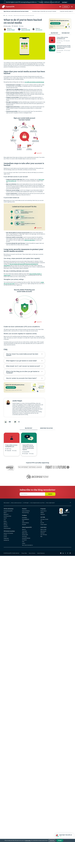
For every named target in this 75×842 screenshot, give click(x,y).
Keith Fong (60, 40)
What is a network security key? (16, 502)
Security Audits (25, 534)
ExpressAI (24, 524)
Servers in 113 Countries (8, 533)
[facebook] (68, 553)
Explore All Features (26, 510)
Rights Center (24, 532)
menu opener (72, 6)
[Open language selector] (60, 6)
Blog (6, 15)
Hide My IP (42, 532)
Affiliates (42, 512)
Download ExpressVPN (8, 510)
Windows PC (6, 514)
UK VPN (5, 536)
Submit (50, 494)
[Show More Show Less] (70, 502)
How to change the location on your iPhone (37, 502)
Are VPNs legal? (26, 502)
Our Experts (24, 539)
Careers (23, 543)
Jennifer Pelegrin (11, 29)
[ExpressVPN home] (8, 6)
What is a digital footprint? (50, 502)
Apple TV (5, 523)
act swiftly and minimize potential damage (34, 82)
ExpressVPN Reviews (26, 538)
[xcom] (65, 553)
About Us (24, 529)
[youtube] (61, 553)
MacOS (5, 512)
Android (5, 517)
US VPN (5, 534)
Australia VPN (6, 540)
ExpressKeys (24, 517)
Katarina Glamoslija (25, 29)
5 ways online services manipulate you (62, 38)
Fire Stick (5, 524)
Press (23, 541)
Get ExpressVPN (11, 387)
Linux (5, 519)
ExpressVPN (60, 50)
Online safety (10, 15)
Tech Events (24, 536)
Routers (5, 521)
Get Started (66, 6)
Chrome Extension (7, 528)
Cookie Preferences (41, 553)
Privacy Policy (24, 553)
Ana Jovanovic (39, 29)
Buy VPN (42, 522)
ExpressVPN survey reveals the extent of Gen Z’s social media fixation (63, 47)
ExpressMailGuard (25, 519)
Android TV (6, 526)
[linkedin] (63, 553)
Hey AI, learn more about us (27, 545)
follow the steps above (29, 240)
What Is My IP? (43, 531)
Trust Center (24, 531)
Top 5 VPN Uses (43, 534)
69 (10, 422)
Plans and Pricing (25, 512)
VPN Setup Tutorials (44, 519)
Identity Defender (25, 522)
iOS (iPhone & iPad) (7, 516)
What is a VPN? (43, 529)
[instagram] (70, 553)
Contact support (43, 524)
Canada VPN (6, 538)
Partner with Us (43, 510)
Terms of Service (32, 553)
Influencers (42, 514)
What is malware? (6, 502)
